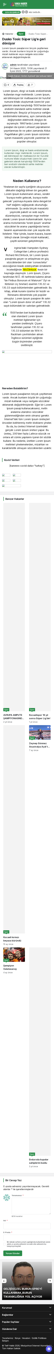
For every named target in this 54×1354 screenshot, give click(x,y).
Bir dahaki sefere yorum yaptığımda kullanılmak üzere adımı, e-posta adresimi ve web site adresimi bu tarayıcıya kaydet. (28, 1244)
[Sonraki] (26, 12)
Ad (5, 1220)
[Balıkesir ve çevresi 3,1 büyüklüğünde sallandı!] (27, 1281)
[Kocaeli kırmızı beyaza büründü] (14, 835)
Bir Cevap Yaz (13, 1180)
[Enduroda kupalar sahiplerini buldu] (40, 1057)
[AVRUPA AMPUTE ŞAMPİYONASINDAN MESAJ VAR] (14, 613)
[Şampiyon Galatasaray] (14, 1057)
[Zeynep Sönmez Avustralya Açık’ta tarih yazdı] (40, 835)
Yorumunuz (18, 1195)
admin (13, 64)
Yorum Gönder (13, 1253)
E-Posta (7, 1232)
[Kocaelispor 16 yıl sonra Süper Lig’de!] (40, 613)
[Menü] (5, 4)
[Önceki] (23, 12)
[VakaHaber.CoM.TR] (18, 4)
